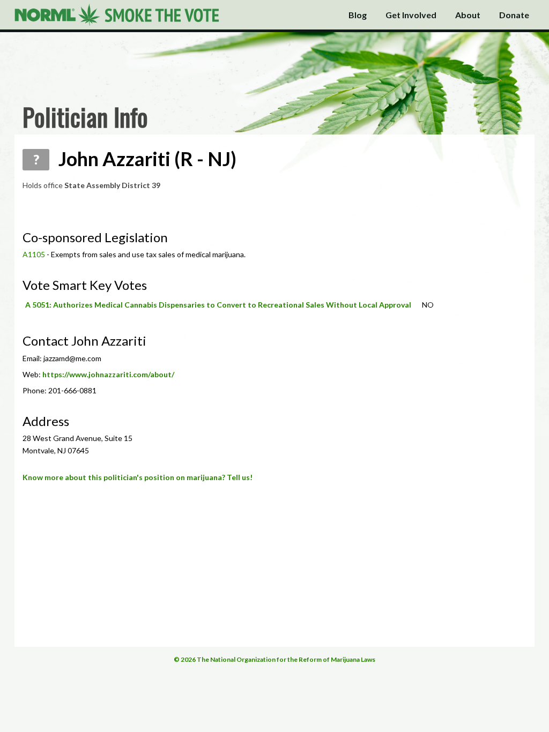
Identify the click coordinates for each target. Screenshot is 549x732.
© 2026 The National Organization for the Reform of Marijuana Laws (274, 659)
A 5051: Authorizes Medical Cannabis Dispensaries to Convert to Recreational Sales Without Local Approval (218, 304)
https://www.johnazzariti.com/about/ (108, 374)
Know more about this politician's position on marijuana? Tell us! (138, 477)
